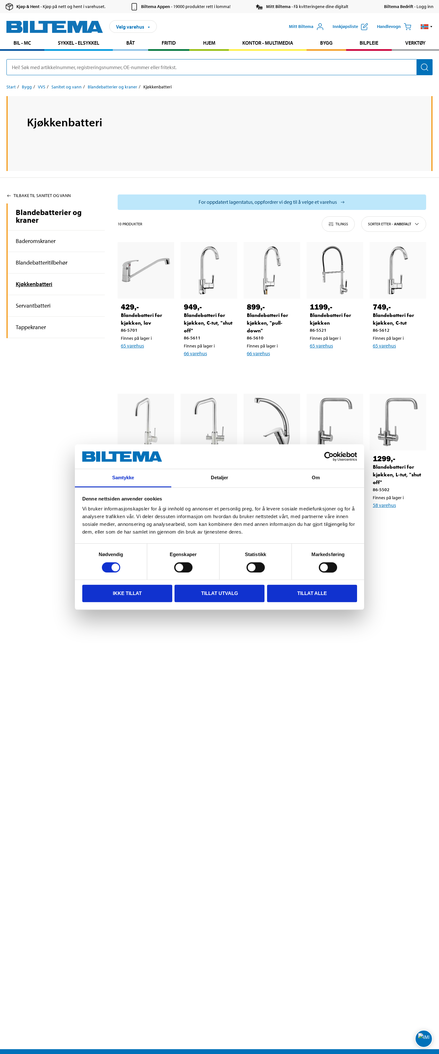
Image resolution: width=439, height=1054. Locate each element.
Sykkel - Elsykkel (78, 43)
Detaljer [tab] (219, 478)
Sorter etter (389, 223)
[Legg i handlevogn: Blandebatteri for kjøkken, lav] (147, 362)
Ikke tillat (127, 593)
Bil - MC (22, 43)
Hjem (209, 43)
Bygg (326, 43)
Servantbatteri (33, 305)
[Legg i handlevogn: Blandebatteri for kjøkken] (336, 362)
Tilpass (342, 223)
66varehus (195, 353)
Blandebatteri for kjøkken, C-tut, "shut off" (208, 323)
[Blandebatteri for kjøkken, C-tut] (398, 270)
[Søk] (425, 67)
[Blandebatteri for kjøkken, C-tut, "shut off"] (209, 270)
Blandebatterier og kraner (112, 87)
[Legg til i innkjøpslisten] (128, 362)
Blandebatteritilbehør (41, 262)
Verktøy (415, 43)
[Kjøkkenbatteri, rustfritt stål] (146, 422)
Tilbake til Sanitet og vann (42, 195)
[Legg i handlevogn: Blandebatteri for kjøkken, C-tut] (399, 362)
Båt (130, 43)
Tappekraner (31, 327)
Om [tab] (316, 478)
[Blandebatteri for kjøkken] (335, 270)
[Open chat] (424, 1039)
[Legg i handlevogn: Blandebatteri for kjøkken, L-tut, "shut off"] (399, 521)
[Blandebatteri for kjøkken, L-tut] (335, 422)
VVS (41, 87)
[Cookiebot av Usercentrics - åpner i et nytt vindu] (329, 456)
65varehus (132, 345)
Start (11, 87)
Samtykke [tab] (123, 478)
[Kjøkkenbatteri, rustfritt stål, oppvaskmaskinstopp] (209, 422)
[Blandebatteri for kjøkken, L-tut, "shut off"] (398, 422)
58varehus (384, 505)
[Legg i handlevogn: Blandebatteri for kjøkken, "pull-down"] (273, 370)
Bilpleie (369, 43)
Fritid (169, 43)
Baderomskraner (36, 241)
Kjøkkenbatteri (34, 284)
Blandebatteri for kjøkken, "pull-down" (267, 323)
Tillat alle (312, 593)
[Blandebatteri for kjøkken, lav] (146, 270)
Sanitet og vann (66, 87)
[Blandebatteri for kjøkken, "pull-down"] (272, 270)
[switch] (183, 567)
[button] (426, 26)
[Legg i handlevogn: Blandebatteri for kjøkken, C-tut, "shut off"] (210, 370)
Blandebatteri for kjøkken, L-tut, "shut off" (397, 475)
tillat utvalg (219, 593)
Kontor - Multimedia (267, 43)
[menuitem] (22, 43)
